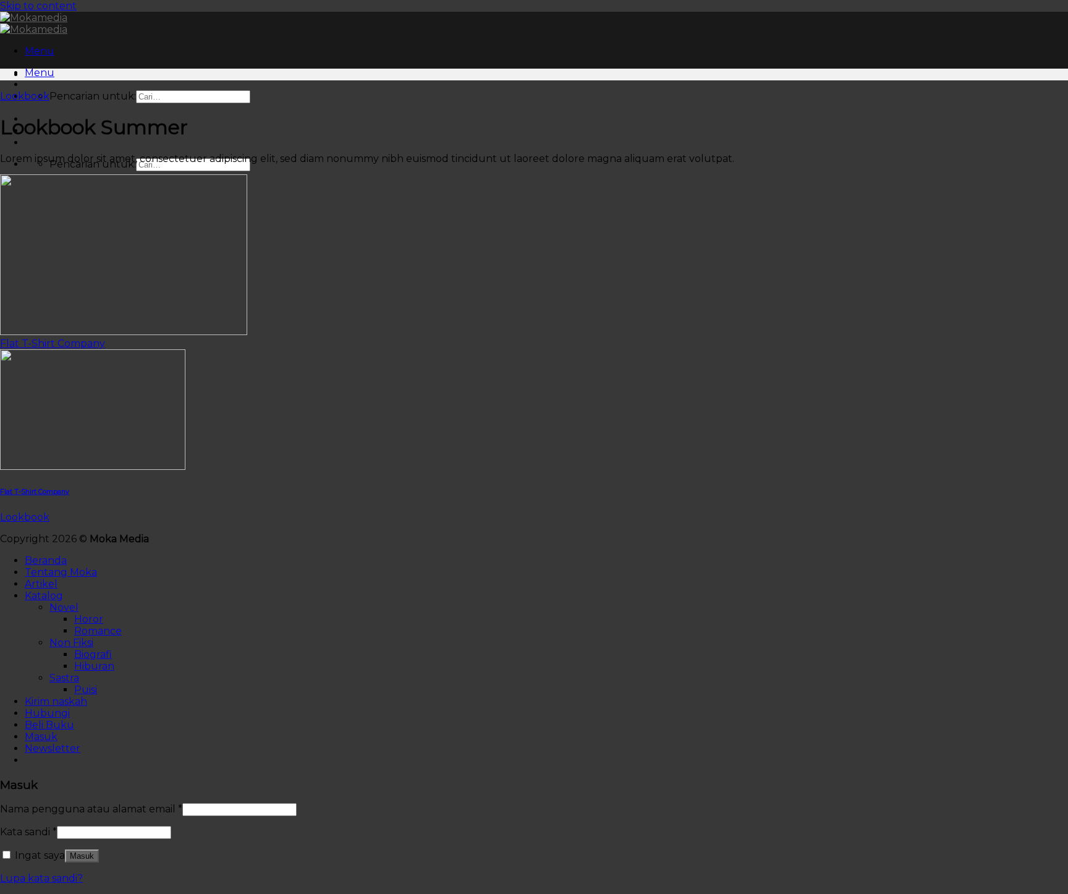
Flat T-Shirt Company (52, 343)
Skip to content (38, 6)
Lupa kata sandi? (41, 878)
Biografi (93, 654)
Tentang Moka (61, 572)
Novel (63, 607)
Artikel (41, 584)
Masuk (82, 856)
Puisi (85, 690)
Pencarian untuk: (92, 96)
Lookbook (24, 96)
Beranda (46, 560)
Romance (98, 631)
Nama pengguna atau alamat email (91, 809)
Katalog (44, 596)
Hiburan (94, 666)
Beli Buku (49, 725)
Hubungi (47, 713)
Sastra (64, 678)
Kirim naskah (56, 701)
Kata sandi (28, 832)
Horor (88, 619)
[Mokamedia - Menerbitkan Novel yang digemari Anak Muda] (33, 23)
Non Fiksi (71, 643)
